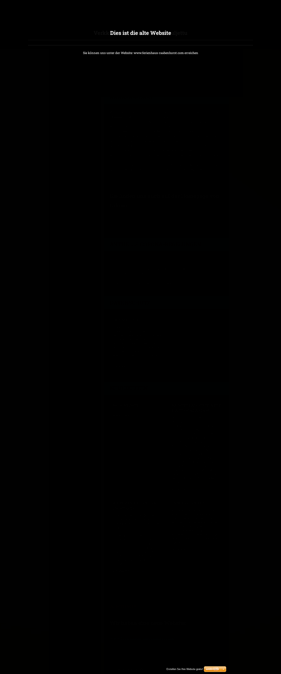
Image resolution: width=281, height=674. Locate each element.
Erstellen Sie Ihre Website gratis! (184, 669)
